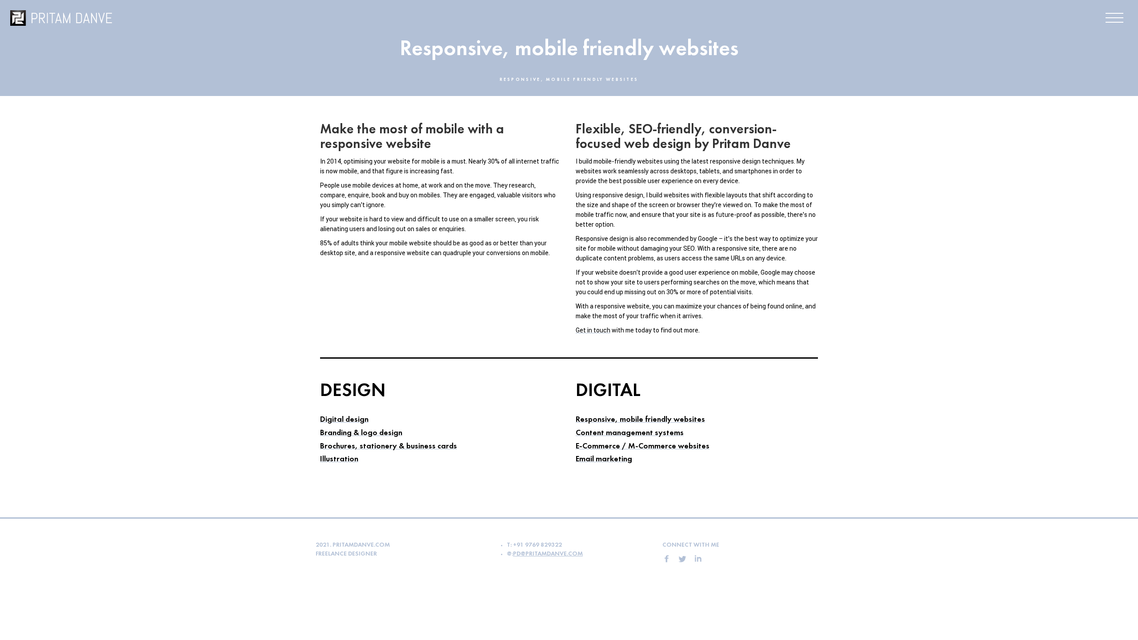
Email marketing (604, 459)
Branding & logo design (361, 433)
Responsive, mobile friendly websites (640, 420)
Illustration (339, 459)
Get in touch (593, 330)
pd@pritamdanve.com (548, 554)
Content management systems (630, 433)
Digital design (344, 420)
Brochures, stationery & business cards (388, 446)
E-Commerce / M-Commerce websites (642, 446)
